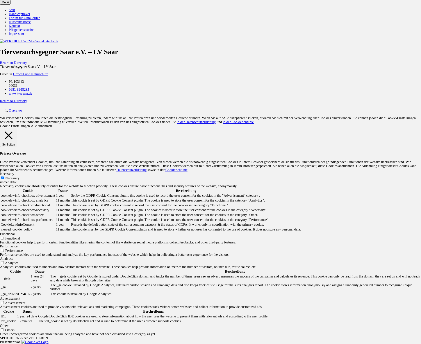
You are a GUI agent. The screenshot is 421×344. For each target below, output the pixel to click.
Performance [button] (9, 246)
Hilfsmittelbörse (20, 22)
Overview (16, 110)
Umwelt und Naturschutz (30, 74)
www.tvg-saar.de (20, 93)
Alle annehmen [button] (41, 126)
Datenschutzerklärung (131, 170)
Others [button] (4, 326)
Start (12, 10)
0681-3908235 (19, 89)
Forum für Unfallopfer (24, 18)
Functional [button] (7, 234)
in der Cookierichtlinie (238, 122)
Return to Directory (13, 63)
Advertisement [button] (10, 298)
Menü (5, 2)
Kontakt (14, 26)
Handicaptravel (19, 14)
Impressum (16, 34)
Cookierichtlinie (176, 170)
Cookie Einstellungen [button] (15, 126)
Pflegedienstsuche (21, 30)
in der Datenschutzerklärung (196, 122)
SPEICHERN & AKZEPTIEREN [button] (24, 338)
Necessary (12, 178)
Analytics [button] (6, 258)
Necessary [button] (7, 174)
